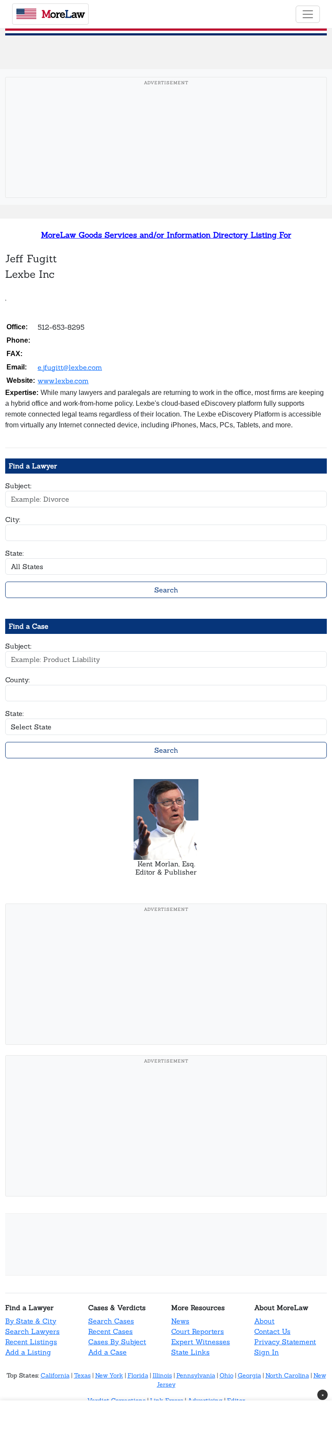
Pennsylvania (195, 1375)
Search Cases (111, 1321)
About (264, 1321)
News (180, 1321)
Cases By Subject (117, 1341)
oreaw (63, 14)
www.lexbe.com (63, 380)
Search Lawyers (32, 1331)
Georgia (249, 1375)
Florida (138, 1375)
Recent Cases (110, 1331)
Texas (82, 1375)
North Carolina (287, 1375)
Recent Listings (31, 1341)
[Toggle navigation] (308, 14)
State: (14, 553)
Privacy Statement (285, 1341)
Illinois (162, 1375)
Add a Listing (28, 1352)
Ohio (226, 1375)
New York (109, 1375)
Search (166, 589)
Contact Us (272, 1331)
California (55, 1375)
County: (17, 679)
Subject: (18, 485)
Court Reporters (197, 1331)
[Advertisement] (168, 150)
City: (12, 519)
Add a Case (107, 1352)
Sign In (266, 1352)
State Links (190, 1352)
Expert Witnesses (200, 1341)
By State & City (30, 1321)
